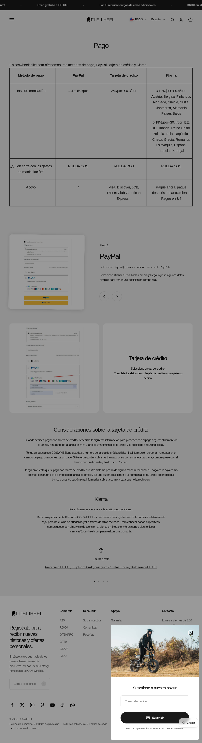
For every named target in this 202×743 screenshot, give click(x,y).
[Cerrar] (191, 633)
